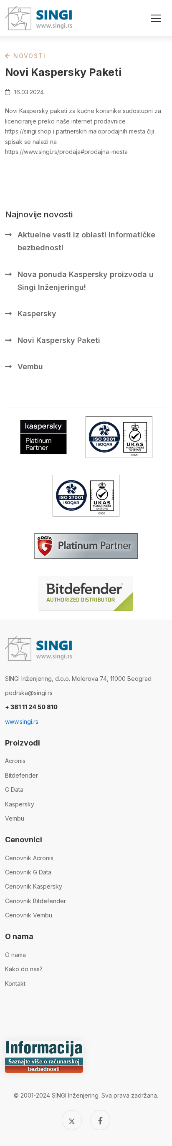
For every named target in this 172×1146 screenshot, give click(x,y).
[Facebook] (100, 1120)
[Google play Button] (43, 437)
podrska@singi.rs (29, 692)
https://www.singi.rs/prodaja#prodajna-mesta (66, 151)
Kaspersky (37, 313)
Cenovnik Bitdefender (35, 900)
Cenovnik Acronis (29, 857)
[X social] (72, 1120)
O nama (15, 954)
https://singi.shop (28, 131)
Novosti (28, 55)
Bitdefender (21, 775)
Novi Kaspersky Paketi (59, 340)
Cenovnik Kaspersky (33, 886)
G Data (14, 789)
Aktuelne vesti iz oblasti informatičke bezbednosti (86, 241)
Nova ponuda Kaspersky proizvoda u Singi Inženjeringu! (86, 281)
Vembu (30, 366)
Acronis (15, 760)
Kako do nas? (24, 968)
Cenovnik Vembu (28, 915)
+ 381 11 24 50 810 (31, 706)
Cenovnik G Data (28, 872)
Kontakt (15, 983)
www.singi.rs (21, 721)
